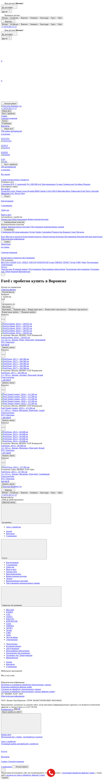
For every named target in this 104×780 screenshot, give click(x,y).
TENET (66, 262)
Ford (83, 191)
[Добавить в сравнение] (3, 321)
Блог (3, 237)
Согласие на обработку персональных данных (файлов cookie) (28, 691)
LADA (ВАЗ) (52, 191)
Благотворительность (32, 237)
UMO (78, 262)
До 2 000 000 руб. (34, 184)
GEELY (25, 262)
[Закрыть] (21, 723)
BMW (37, 191)
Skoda (43, 191)
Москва (5, 18)
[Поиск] (20, 58)
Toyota (4, 191)
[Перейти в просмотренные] (20, 100)
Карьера (67, 232)
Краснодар (44, 18)
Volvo (88, 191)
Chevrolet (95, 191)
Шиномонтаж (24, 271)
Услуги (4, 121)
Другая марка (92, 262)
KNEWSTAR (43, 262)
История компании (20, 232)
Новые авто (6, 111)
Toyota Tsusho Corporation (40, 232)
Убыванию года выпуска (77, 309)
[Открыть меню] (3, 274)
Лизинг (4, 227)
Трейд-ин (10, 567)
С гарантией (21, 184)
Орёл (60, 18)
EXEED (13, 262)
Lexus (24, 191)
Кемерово (34, 18)
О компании (6, 123)
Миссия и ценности (14, 237)
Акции (9, 531)
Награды (80, 232)
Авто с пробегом (8, 114)
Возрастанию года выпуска (55, 309)
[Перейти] (1, 673)
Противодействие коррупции (89, 237)
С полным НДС (8, 184)
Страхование (11, 565)
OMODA (58, 262)
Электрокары (7, 265)
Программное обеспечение (53, 269)
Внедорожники (49, 184)
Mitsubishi (5, 193)
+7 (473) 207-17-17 (9, 27)
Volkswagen (76, 191)
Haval (17, 193)
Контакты (5, 126)
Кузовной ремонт (20, 269)
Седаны (59, 184)
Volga (83, 262)
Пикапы (86, 184)
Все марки (5, 189)
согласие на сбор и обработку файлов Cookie (25, 775)
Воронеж (24, 18)
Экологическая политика (53, 237)
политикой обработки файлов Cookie (78, 773)
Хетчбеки (78, 184)
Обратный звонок (8, 502)
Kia (9, 191)
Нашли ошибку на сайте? (11, 712)
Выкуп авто (11, 569)
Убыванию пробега (28, 312)
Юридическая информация (12, 239)
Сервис (4, 116)
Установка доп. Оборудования (19, 655)
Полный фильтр (8, 292)
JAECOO (33, 262)
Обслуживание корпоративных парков (47, 227)
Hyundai (31, 191)
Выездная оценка (20, 219)
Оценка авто (6, 219)
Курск (53, 18)
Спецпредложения (9, 118)
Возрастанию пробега (10, 312)
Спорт (73, 232)
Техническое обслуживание (78, 269)
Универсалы (68, 184)
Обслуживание (34, 269)
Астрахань (14, 18)
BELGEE (5, 262)
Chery (22, 193)
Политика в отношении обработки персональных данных (26, 685)
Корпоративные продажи (19, 227)
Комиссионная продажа (38, 219)
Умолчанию (6, 309)
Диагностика (6, 269)
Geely (13, 191)
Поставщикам (70, 237)
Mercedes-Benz (64, 191)
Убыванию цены (19, 309)
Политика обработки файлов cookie (16, 687)
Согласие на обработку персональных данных (21, 689)
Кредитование (12, 562)
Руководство (57, 232)
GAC (12, 193)
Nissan (19, 191)
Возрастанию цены (35, 309)
